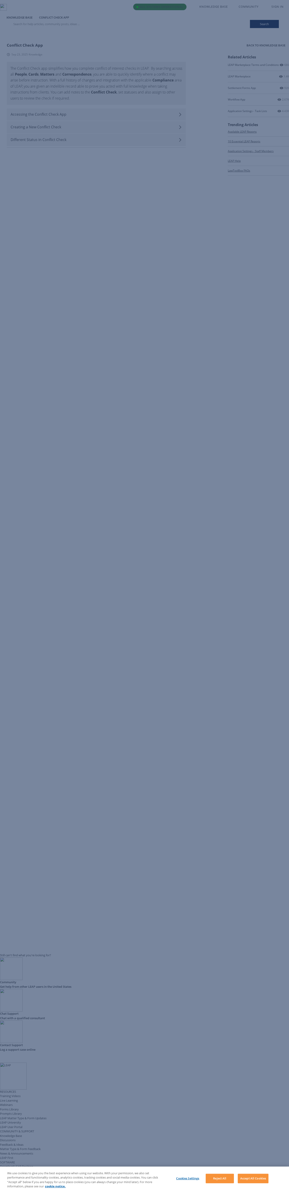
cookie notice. (55, 1186)
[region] (144, 1179)
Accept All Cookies (253, 1178)
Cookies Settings (187, 1178)
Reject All (219, 1178)
